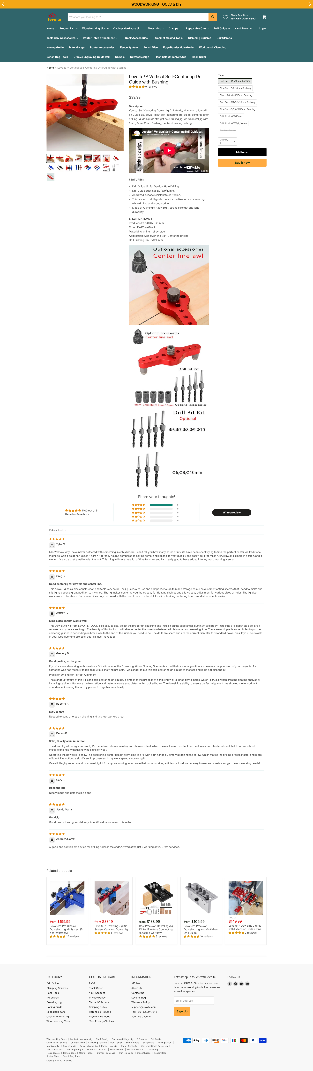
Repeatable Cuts (196, 28)
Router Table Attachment (99, 38)
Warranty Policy (140, 1002)
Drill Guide (221, 28)
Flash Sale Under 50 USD (170, 56)
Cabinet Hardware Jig (127, 28)
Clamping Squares (199, 38)
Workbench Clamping (212, 47)
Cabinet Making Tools (169, 38)
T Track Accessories (135, 38)
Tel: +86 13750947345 (144, 1011)
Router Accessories (102, 47)
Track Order (198, 56)
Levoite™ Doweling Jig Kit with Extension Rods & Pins (245, 927)
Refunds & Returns (100, 1011)
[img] (57, 539)
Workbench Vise (54, 1049)
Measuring (155, 28)
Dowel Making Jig (89, 1046)
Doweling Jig (54, 1002)
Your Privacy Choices (101, 1021)
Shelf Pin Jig (102, 1039)
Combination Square (56, 1042)
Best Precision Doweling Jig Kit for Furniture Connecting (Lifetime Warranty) (156, 929)
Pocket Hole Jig (109, 1046)
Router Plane (52, 1056)
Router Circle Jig (129, 1046)
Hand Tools (241, 28)
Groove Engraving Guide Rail (92, 56)
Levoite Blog (138, 997)
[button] (137, 86)
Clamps (174, 28)
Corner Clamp (78, 1042)
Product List (67, 28)
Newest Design (139, 56)
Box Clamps (224, 38)
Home (50, 28)
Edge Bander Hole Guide (178, 47)
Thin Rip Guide (126, 1053)
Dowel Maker (117, 1049)
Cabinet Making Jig (57, 1016)
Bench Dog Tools (57, 56)
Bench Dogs (69, 1053)
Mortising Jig (53, 1046)
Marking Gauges (75, 1049)
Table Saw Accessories (61, 38)
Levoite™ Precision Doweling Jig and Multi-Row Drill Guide (201, 929)
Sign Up (182, 1011)
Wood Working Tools (58, 1021)
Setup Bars (148, 1042)
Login (262, 28)
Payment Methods (99, 1016)
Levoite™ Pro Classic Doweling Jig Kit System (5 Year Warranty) (66, 929)
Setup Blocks (132, 1042)
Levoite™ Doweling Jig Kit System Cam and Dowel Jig (111, 927)
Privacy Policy (97, 997)
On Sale (120, 56)
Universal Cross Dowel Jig (154, 1046)
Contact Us (137, 992)
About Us (136, 988)
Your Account (97, 992)
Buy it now (242, 162)
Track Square (53, 1053)
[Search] (213, 17)
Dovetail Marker (135, 1049)
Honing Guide (55, 47)
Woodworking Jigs (94, 28)
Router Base (160, 1053)
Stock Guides (143, 1053)
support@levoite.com (143, 1007)
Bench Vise (150, 47)
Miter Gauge (76, 47)
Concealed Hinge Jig (122, 1039)
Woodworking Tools (56, 1039)
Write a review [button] (232, 512)
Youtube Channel (141, 1016)
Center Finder (86, 1053)
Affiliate (135, 983)
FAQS (92, 983)
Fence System (129, 47)
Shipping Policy (98, 1007)
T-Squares (52, 997)
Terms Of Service (99, 1002)
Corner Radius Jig (106, 1053)
